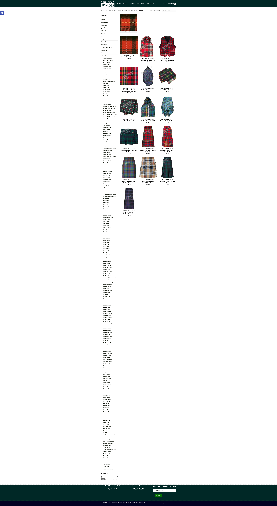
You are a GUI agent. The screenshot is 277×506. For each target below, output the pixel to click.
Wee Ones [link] (103, 30)
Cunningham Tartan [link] (107, 150)
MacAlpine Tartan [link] (107, 257)
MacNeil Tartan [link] (106, 345)
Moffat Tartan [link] (106, 382)
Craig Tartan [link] (106, 142)
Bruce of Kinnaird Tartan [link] (109, 96)
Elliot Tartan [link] (106, 167)
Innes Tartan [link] (106, 223)
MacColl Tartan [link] (106, 269)
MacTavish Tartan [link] (107, 361)
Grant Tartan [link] (106, 198)
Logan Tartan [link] (106, 253)
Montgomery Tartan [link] (108, 384)
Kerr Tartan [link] (106, 234)
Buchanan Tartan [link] (107, 98)
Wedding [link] (103, 33)
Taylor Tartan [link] (106, 447)
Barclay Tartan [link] (106, 79)
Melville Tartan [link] (106, 374)
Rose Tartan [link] (106, 416)
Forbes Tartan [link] (106, 177)
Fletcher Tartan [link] (106, 175)
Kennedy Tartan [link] (107, 232)
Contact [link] (152, 3)
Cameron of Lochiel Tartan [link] (109, 108)
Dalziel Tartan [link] (106, 152)
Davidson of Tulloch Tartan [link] (109, 156)
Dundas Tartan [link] (106, 165)
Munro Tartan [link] (106, 393)
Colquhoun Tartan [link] (107, 137)
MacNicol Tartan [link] (107, 347)
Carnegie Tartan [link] (107, 123)
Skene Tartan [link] (106, 430)
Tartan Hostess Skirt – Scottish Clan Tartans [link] (129, 213)
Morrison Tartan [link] (107, 389)
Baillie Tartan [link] (106, 75)
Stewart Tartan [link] (106, 437)
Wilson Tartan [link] (106, 464)
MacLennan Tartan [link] (107, 332)
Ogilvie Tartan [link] (106, 403)
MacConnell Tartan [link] (107, 271)
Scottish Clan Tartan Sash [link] (167, 90)
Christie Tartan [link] (106, 129)
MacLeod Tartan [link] (107, 334)
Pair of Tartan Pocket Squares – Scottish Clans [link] (129, 90)
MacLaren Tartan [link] (107, 326)
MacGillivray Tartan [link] (107, 296)
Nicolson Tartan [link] (107, 399)
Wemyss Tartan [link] (106, 462)
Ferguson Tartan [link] (107, 173)
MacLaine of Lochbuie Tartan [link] (110, 324)
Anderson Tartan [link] (107, 66)
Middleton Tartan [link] (107, 378)
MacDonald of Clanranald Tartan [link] (110, 278)
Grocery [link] (103, 19)
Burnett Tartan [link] (106, 100)
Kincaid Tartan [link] (106, 238)
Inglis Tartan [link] (106, 221)
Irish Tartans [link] (104, 50)
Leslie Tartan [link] (106, 246)
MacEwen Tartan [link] (107, 288)
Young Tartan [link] (106, 466)
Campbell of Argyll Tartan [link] (109, 112)
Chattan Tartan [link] (106, 125)
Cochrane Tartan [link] (107, 133)
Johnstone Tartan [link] (107, 227)
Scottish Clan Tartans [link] (125, 10)
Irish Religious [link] (104, 25)
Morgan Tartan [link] (106, 386)
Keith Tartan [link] (106, 229)
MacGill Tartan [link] (106, 294)
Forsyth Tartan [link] (106, 181)
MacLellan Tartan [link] (107, 330)
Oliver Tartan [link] (106, 407)
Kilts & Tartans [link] (131, 3)
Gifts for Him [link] (104, 42)
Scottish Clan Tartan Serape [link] (167, 121)
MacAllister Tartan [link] (107, 255)
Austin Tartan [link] (106, 73)
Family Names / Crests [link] (106, 39)
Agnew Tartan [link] (106, 62)
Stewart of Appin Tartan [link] (108, 439)
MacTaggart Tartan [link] (107, 359)
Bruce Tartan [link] (106, 93)
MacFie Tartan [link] (106, 292)
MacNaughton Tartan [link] (108, 343)
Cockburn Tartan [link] (107, 135)
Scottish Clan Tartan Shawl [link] (129, 121)
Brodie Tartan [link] (106, 89)
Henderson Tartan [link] (107, 213)
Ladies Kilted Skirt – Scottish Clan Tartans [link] (148, 151)
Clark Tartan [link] (106, 131)
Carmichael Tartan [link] (107, 121)
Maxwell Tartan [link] (106, 372)
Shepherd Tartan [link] (107, 426)
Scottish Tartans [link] (111, 10)
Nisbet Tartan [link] (106, 401)
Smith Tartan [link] (106, 433)
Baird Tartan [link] (106, 77)
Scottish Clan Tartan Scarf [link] (148, 60)
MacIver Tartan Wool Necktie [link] (129, 57)
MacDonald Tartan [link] (107, 276)
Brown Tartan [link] (106, 91)
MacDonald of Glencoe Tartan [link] (110, 280)
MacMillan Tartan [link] (107, 338)
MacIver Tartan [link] (106, 307)
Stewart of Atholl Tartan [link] (108, 441)
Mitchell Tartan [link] (106, 380)
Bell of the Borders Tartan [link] (109, 81)
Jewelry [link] (103, 36)
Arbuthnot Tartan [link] (107, 68)
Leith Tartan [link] (106, 244)
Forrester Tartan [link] (107, 179)
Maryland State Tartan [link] (106, 47)
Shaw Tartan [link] (106, 424)
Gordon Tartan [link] (106, 190)
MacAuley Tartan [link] (107, 261)
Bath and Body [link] (104, 22)
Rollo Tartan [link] (106, 414)
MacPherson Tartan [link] (107, 353)
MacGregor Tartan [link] (107, 299)
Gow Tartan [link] (106, 192)
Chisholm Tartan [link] (107, 127)
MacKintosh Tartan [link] (107, 319)
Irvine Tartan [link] (106, 225)
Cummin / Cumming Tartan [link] (109, 148)
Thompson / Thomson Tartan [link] (109, 449)
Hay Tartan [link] (105, 211)
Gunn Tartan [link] (106, 202)
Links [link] (147, 3)
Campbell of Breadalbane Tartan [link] (110, 114)
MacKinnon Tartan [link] (107, 317)
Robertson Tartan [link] (107, 412)
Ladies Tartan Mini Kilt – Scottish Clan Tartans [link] (148, 182)
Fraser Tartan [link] (106, 183)
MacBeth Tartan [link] (107, 265)
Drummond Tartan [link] (107, 160)
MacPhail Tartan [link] (107, 349)
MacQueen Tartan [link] (107, 355)
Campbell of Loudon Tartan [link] (109, 119)
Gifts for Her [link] (104, 44)
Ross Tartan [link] (106, 418)
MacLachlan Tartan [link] (107, 322)
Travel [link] (138, 3)
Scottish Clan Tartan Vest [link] (167, 60)
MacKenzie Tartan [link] (107, 313)
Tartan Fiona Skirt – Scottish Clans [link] (167, 182)
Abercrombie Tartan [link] (108, 60)
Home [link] (102, 10)
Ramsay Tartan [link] (106, 409)
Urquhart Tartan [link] (107, 453)
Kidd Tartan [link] (106, 236)
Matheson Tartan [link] (107, 370)
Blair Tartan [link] (106, 83)
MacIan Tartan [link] (106, 301)
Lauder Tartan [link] (106, 242)
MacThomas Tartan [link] (107, 363)
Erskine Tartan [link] (106, 169)
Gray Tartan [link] (106, 200)
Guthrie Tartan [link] (106, 204)
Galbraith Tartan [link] (107, 186)
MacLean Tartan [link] (107, 328)
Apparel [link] (103, 28)
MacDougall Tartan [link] (107, 284)
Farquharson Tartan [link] (107, 171)
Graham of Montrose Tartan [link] (109, 196)
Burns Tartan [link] (106, 102)
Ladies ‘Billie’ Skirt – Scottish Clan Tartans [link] (129, 151)
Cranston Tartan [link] (107, 144)
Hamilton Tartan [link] (107, 207)
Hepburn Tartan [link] (107, 215)
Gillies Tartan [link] (106, 188)
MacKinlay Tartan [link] (107, 315)
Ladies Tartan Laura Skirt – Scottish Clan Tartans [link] (129, 182)
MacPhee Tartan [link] (107, 351)
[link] (2, 13)
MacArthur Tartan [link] (107, 259)
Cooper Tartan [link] (106, 139)
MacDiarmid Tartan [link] (107, 273)
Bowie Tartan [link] (106, 85)
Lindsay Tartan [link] (106, 248)
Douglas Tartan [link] (106, 158)
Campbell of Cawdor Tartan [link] (109, 117)
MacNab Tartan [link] (106, 340)
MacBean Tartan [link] (107, 263)
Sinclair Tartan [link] (106, 428)
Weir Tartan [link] (106, 460)
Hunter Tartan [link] (106, 219)
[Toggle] (117, 56)
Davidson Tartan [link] (107, 154)
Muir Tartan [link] (106, 391)
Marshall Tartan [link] (107, 368)
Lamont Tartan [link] (106, 240)
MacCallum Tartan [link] (107, 267)
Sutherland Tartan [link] (107, 445)
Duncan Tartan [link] (106, 163)
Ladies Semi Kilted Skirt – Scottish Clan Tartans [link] (167, 151)
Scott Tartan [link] (106, 422)
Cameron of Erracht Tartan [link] (109, 106)
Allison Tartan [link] (106, 64)
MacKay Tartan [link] (106, 309)
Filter (103, 479)
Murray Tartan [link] (106, 395)
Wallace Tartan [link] (106, 456)
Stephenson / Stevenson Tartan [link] (110, 435)
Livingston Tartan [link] (107, 250)
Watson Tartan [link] (106, 458)
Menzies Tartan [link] (106, 376)
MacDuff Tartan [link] (107, 286)
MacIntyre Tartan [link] (107, 305)
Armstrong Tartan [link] (107, 70)
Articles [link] (143, 3)
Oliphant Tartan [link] (107, 405)
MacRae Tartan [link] (106, 357)
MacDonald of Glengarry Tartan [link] (110, 282)
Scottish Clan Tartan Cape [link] (148, 90)
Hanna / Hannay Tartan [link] (108, 209)
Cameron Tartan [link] (107, 104)
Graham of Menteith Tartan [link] (109, 194)
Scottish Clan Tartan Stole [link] (148, 121)
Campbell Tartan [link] (107, 110)
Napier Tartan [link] (106, 397)
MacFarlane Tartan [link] (107, 290)
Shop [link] (120, 3)
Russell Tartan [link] (106, 420)
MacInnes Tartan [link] (107, 303)
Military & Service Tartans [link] (107, 53)
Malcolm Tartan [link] (107, 366)
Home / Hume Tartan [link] (108, 217)
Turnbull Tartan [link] (107, 451)
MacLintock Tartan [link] (107, 336)
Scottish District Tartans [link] (107, 469)
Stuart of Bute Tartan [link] (108, 443)
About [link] (124, 3)
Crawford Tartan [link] (107, 146)
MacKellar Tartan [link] (107, 311)
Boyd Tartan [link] (106, 87)
